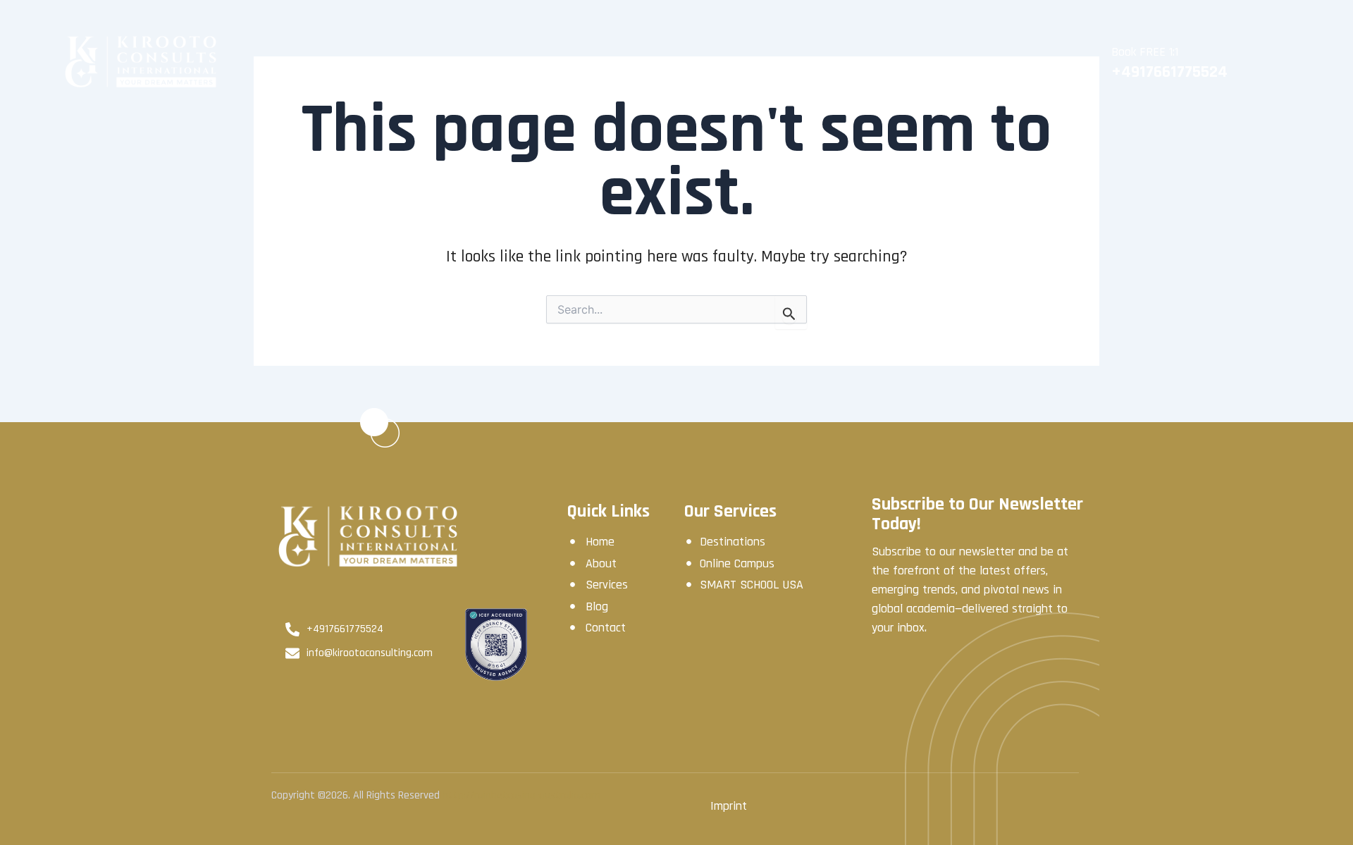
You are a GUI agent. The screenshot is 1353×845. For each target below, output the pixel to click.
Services (628, 62)
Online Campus (824, 62)
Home (479, 62)
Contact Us (1031, 62)
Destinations (717, 62)
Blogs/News (930, 62)
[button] (933, 62)
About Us (550, 62)
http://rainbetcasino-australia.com (521, 795)
